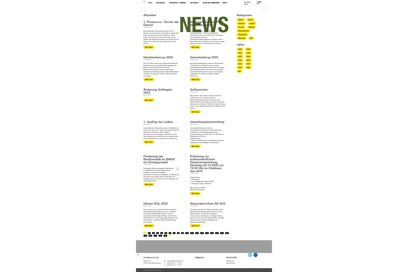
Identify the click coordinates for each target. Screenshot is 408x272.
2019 (248, 60)
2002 (248, 67)
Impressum (230, 261)
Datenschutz (230, 263)
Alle (251, 38)
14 (207, 233)
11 (192, 233)
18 (227, 233)
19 (145, 236)
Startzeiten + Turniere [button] (177, 3)
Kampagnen (242, 34)
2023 (248, 53)
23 (165, 236)
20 (150, 236)
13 (202, 233)
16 (217, 233)
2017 (248, 64)
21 (155, 236)
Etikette (251, 27)
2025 (248, 49)
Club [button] (150, 3)
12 (197, 233)
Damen (240, 20)
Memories (241, 38)
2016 (240, 67)
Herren (250, 20)
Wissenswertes (243, 31)
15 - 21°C (247, 2)
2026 (240, 49)
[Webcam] (264, 2)
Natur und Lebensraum (211, 3)
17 (222, 233)
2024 (240, 53)
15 (212, 233)
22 (160, 236)
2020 (240, 60)
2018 (240, 64)
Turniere (241, 27)
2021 (248, 56)
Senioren (241, 23)
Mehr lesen (149, 47)
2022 (240, 56)
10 (187, 233)
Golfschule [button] (194, 3)
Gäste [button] (225, 3)
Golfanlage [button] (160, 3)
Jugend (252, 23)
